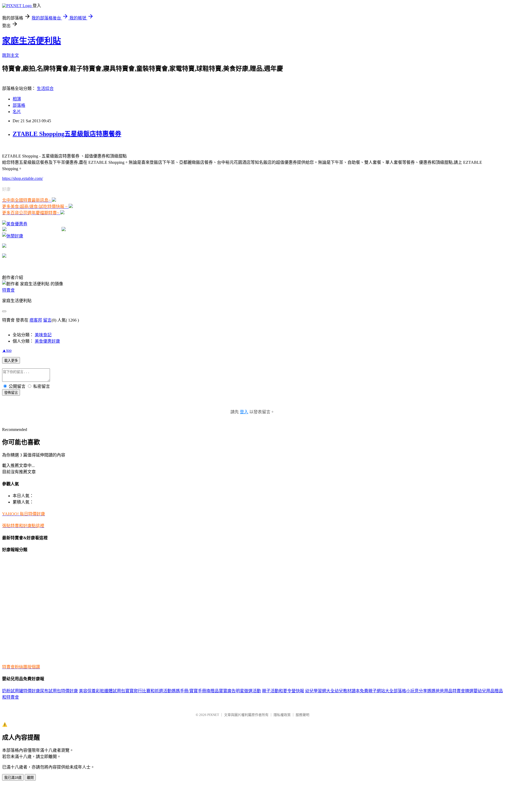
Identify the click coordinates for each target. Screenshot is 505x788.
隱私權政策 (282, 715)
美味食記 (43, 335)
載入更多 (11, 361)
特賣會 (8, 290)
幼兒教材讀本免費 (351, 691)
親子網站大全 (380, 691)
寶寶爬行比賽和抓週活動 (148, 691)
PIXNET (213, 715)
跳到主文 (10, 55)
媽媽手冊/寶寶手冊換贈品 (195, 691)
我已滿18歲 (13, 778)
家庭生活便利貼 (31, 40)
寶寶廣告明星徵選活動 (240, 691)
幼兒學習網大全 (320, 691)
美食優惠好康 (47, 341)
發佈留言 (11, 393)
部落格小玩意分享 (410, 691)
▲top (7, 350)
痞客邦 (35, 320)
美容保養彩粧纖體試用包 (102, 691)
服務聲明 (302, 715)
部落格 (19, 105)
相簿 (17, 99)
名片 (17, 111)
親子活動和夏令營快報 (283, 691)
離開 (30, 778)
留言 (47, 320)
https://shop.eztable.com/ (22, 178)
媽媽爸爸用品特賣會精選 (450, 691)
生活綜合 (45, 88)
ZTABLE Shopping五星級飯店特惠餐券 (67, 133)
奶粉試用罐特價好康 (21, 691)
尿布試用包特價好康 (59, 691)
